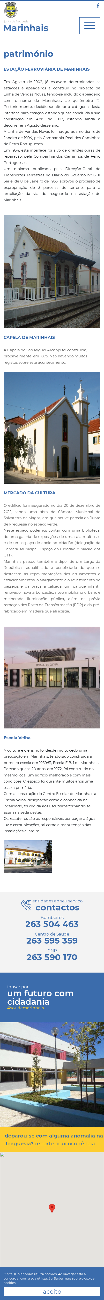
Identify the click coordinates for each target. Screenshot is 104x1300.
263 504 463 (52, 924)
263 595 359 (52, 940)
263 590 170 (52, 957)
